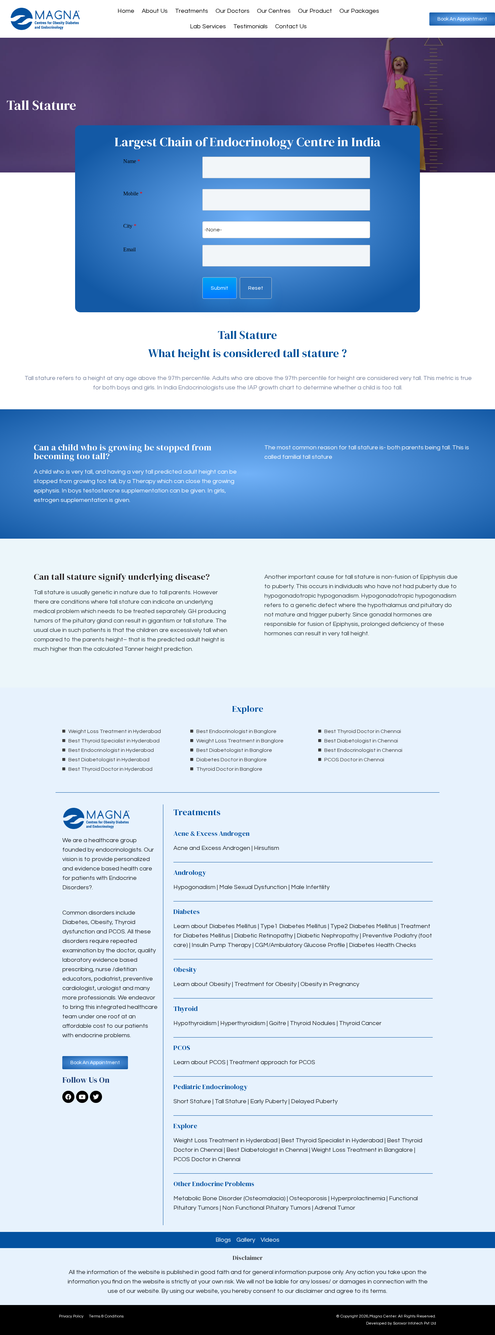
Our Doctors (233, 11)
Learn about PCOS (199, 1062)
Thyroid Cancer (360, 1023)
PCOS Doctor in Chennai (206, 1159)
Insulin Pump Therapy (221, 945)
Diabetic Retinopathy (263, 935)
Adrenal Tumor (335, 1208)
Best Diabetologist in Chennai (267, 1150)
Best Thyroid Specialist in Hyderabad (332, 1140)
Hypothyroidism (195, 1023)
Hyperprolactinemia (359, 1198)
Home (126, 11)
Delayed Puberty (314, 1101)
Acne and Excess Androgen (211, 848)
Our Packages (359, 11)
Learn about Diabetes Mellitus (215, 926)
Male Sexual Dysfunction (254, 887)
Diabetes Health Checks (382, 945)
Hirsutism (267, 848)
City (129, 226)
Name (131, 161)
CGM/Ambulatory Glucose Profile (300, 945)
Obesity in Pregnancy (329, 984)
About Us (155, 11)
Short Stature (192, 1101)
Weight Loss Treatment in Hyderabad (225, 1140)
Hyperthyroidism (243, 1023)
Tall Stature (230, 1101)
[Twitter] (96, 1097)
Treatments (191, 11)
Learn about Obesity (202, 984)
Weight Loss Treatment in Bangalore (362, 1150)
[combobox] (286, 229)
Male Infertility (310, 887)
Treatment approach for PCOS (272, 1062)
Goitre (278, 1023)
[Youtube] (82, 1097)
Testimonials (250, 26)
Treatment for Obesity (265, 984)
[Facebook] (68, 1097)
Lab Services (208, 26)
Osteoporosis (308, 1198)
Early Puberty (268, 1101)
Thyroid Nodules (312, 1023)
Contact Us (291, 26)
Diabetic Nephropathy (328, 935)
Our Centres (274, 11)
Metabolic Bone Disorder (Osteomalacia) (229, 1198)
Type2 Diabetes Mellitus (363, 926)
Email (129, 249)
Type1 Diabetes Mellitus (293, 926)
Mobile (132, 193)
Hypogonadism (195, 887)
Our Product (315, 11)
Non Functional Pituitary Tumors (266, 1208)
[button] (219, 288)
